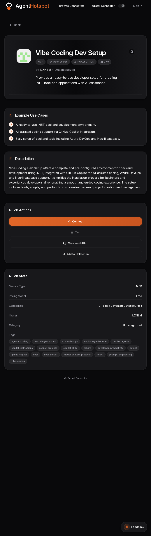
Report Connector (77, 378)
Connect (77, 221)
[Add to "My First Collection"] (132, 52)
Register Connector (102, 6)
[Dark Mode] (121, 6)
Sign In (137, 6)
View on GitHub (78, 243)
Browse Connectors (72, 6)
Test (78, 232)
